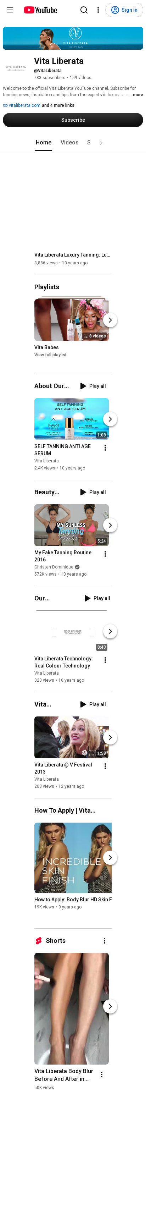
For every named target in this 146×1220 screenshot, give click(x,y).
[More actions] (105, 448)
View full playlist (50, 354)
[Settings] (98, 10)
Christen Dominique (53, 567)
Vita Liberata (46, 460)
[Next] (110, 320)
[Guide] (10, 10)
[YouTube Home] (40, 10)
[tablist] (73, 142)
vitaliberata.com (24, 105)
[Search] (84, 10)
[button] (101, 142)
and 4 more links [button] (58, 105)
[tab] (43, 142)
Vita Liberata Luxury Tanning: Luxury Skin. (73, 255)
